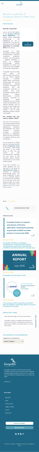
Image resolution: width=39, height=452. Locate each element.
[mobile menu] (2, 3)
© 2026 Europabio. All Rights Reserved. (16, 444)
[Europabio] (19, 3)
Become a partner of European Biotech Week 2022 (28, 35)
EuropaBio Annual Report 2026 (14, 275)
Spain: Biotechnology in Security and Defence (17, 316)
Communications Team (21, 208)
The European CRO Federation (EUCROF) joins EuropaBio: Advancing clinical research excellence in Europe (19, 304)
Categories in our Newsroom (11, 338)
